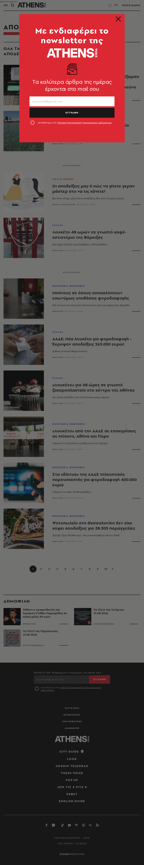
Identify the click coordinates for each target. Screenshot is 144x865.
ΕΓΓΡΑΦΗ (72, 112)
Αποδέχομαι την (75, 122)
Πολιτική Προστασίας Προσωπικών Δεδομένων (84, 122)
